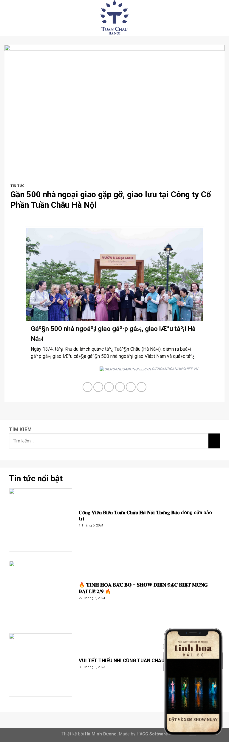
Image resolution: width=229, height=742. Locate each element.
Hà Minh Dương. (101, 734)
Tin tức (17, 186)
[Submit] (214, 440)
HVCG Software (152, 734)
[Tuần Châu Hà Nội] (114, 18)
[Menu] (8, 17)
